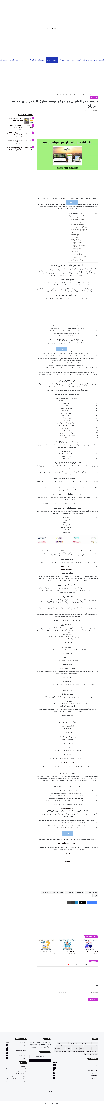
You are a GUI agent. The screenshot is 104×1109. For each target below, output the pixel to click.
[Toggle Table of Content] (95, 213)
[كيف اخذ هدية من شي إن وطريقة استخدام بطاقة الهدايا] (28, 142)
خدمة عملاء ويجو (76, 239)
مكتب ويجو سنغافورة (79, 243)
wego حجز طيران (91, 892)
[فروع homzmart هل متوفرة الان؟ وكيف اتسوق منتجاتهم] (28, 121)
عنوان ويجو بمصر (78, 242)
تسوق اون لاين (87, 60)
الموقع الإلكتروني (62, 992)
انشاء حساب (94, 1045)
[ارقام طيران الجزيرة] (67, 944)
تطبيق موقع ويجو (76, 232)
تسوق (81, 1045)
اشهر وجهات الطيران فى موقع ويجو (80, 229)
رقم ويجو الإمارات (78, 253)
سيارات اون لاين (64, 60)
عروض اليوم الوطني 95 (59, 1048)
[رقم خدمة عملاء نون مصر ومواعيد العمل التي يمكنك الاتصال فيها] (28, 149)
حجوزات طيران (52, 60)
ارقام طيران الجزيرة (72, 951)
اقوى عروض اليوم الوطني (74, 1043)
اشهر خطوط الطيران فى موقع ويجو (80, 230)
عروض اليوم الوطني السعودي (35, 60)
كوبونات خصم (76, 60)
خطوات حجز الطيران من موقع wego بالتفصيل (82, 220)
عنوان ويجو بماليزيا (78, 248)
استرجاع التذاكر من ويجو (78, 235)
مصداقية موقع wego (77, 259)
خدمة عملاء (95, 1048)
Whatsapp (67, 861)
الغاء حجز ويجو (76, 237)
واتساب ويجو (77, 257)
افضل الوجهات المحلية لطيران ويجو (80, 226)
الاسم (96, 985)
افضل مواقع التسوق (86, 1043)
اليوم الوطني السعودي (62, 1043)
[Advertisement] (52, 11)
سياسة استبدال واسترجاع (85, 1048)
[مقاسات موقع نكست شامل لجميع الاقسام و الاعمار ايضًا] (28, 135)
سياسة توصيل (75, 1048)
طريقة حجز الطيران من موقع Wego (52, 892)
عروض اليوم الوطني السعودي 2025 (62, 1051)
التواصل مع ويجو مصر (79, 254)
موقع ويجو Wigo (75, 217)
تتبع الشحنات (87, 1045)
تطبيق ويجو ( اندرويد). (66, 569)
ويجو (95, 895)
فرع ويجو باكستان (78, 249)
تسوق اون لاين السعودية (73, 1045)
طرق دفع (68, 1048)
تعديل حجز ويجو (76, 234)
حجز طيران (69, 892)
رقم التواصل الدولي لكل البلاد (80, 256)
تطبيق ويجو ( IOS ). (66, 566)
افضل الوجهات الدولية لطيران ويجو (79, 227)
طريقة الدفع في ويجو (77, 222)
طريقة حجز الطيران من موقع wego (78, 215)
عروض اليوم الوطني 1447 (92, 1051)
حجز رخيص (79, 892)
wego (72, 202)
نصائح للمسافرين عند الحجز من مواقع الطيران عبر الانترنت (85, 260)
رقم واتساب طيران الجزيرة (92, 951)
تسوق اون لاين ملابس (61, 1045)
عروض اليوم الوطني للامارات (90, 1078)
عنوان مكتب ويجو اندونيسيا (80, 245)
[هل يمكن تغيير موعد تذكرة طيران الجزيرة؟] (46, 944)
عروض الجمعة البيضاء (16, 60)
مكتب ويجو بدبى (78, 240)
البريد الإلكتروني (94, 992)
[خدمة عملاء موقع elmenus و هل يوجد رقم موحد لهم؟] (28, 128)
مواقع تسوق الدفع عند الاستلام (91, 1054)
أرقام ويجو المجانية (77, 251)
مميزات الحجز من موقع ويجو (78, 219)
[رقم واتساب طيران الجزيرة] (88, 944)
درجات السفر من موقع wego (79, 224)
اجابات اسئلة (94, 1043)
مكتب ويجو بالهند (78, 246)
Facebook (67, 853)
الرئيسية (95, 94)
